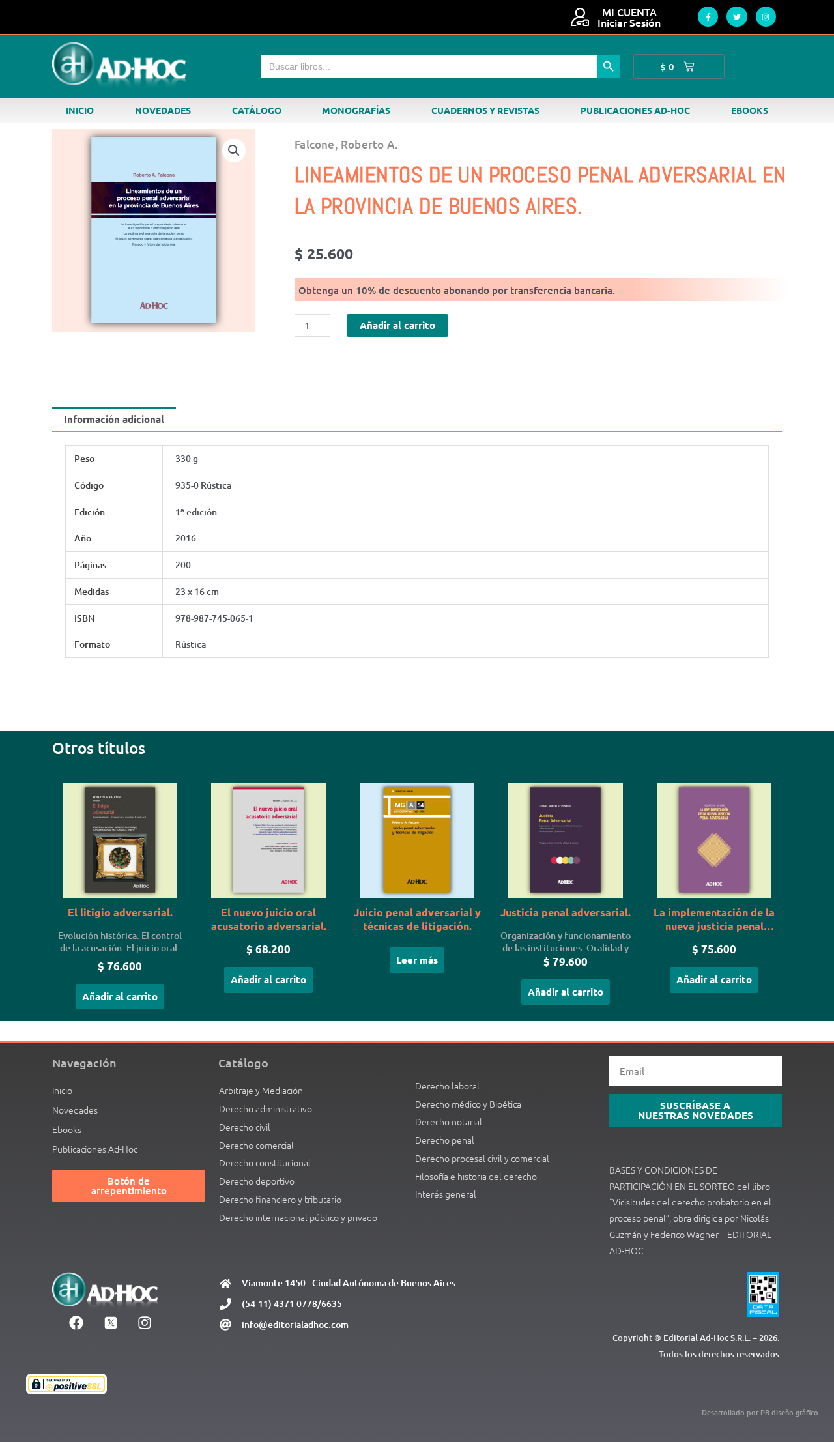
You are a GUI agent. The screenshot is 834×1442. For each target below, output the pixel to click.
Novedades (163, 110)
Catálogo (256, 110)
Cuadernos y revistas (485, 110)
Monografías (356, 110)
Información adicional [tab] (114, 418)
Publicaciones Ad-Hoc (635, 110)
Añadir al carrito (397, 325)
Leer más (417, 959)
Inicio (80, 110)
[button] (234, 150)
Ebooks (749, 110)
